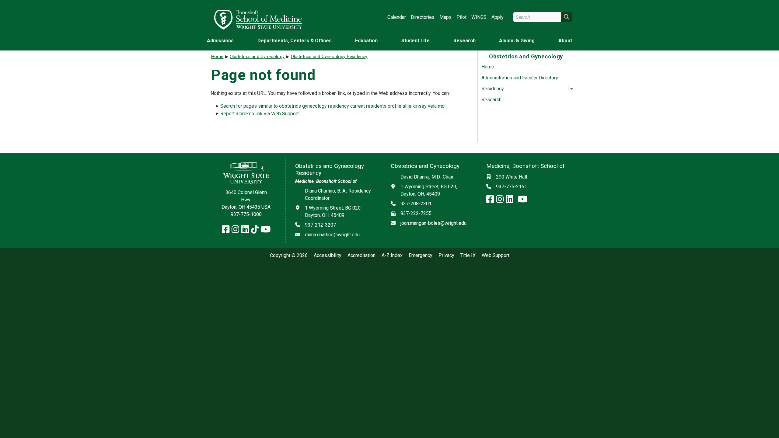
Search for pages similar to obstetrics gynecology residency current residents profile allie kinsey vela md (332, 106)
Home (487, 67)
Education (366, 40)
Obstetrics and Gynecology (257, 56)
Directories (423, 17)
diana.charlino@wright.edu (332, 235)
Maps (445, 17)
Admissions (220, 40)
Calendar (396, 17)
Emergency (420, 255)
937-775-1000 (246, 214)
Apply (497, 17)
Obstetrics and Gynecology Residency (329, 56)
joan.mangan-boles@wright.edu (433, 223)
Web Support (495, 255)
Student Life (415, 40)
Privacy (446, 255)
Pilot (461, 17)
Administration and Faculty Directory (519, 78)
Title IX (468, 255)
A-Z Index (392, 255)
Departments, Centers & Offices (294, 40)
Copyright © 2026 (289, 255)
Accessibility (327, 255)
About (565, 40)
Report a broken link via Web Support (259, 113)
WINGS (479, 17)
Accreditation (362, 255)
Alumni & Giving (517, 40)
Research (464, 40)
